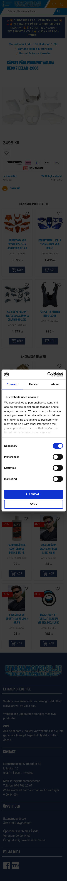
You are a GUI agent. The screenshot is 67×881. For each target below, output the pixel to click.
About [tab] (55, 384)
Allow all (33, 494)
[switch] (58, 457)
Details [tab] (33, 384)
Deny (33, 504)
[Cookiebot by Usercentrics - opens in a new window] (48, 374)
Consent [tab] (12, 384)
